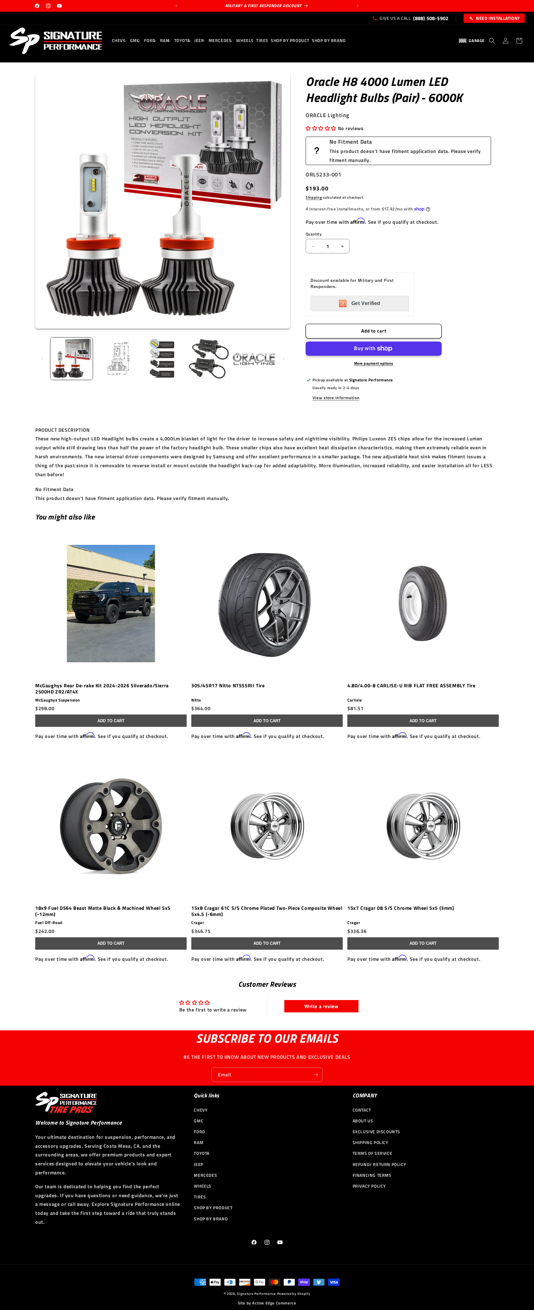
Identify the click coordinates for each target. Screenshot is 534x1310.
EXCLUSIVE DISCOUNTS (376, 1131)
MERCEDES (205, 1175)
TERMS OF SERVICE (372, 1153)
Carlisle (354, 700)
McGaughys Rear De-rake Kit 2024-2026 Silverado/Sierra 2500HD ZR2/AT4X (102, 688)
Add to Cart (111, 721)
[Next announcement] (357, 6)
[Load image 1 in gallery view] (71, 358)
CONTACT (362, 1110)
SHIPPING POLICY (370, 1142)
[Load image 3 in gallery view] (163, 358)
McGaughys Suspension (57, 700)
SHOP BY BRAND (211, 1218)
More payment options (373, 363)
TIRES (200, 1196)
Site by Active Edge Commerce (267, 1303)
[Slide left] (42, 359)
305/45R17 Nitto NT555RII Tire (228, 685)
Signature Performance (256, 1293)
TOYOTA (202, 1153)
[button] (120, 40)
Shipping (314, 197)
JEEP (198, 1164)
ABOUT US (363, 1120)
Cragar (197, 922)
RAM (198, 1142)
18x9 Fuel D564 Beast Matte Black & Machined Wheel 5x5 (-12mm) (103, 911)
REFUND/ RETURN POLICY (379, 1164)
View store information (335, 397)
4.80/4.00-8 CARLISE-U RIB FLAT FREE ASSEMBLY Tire (411, 685)
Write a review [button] (321, 1006)
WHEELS (202, 1186)
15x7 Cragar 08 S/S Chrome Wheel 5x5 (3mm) (400, 908)
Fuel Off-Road (48, 922)
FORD (199, 1131)
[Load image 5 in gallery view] (254, 358)
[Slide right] (283, 359)
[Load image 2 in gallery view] (117, 358)
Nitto (196, 700)
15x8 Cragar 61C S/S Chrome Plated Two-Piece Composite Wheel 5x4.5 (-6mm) (266, 911)
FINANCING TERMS (372, 1175)
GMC (198, 1120)
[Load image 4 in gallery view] (208, 358)
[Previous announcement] (176, 6)
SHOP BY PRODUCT (213, 1207)
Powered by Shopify (294, 1293)
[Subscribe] (315, 1074)
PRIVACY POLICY (369, 1186)
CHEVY (200, 1110)
